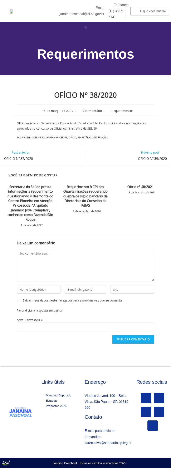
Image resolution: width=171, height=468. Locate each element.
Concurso (38, 137)
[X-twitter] (159, 398)
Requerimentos (85, 54)
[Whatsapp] (152, 425)
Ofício (21, 123)
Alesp (27, 137)
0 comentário (92, 111)
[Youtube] (146, 412)
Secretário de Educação (93, 137)
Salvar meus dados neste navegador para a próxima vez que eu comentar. (73, 300)
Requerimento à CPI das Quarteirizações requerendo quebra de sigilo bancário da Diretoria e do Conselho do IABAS (85, 196)
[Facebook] (146, 398)
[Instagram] (159, 412)
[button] (85, 27)
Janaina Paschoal (56, 137)
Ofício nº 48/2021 (140, 186)
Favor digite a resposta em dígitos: (40, 310)
